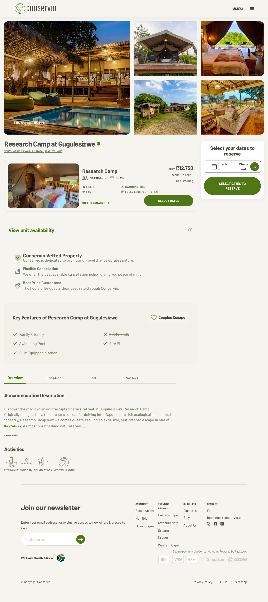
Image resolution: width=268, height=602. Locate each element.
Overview (15, 377)
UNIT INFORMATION (94, 203)
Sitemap (241, 582)
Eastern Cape (168, 515)
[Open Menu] (251, 8)
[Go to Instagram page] (208, 524)
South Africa (144, 510)
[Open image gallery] (67, 78)
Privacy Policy (202, 582)
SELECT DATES (168, 200)
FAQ (92, 378)
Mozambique (144, 526)
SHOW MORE (11, 435)
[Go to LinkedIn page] (222, 524)
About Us (190, 525)
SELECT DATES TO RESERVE (232, 186)
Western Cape (168, 545)
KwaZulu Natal (14, 426)
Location (54, 378)
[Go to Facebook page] (215, 524)
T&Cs (224, 582)
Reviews (131, 378)
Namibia (141, 518)
